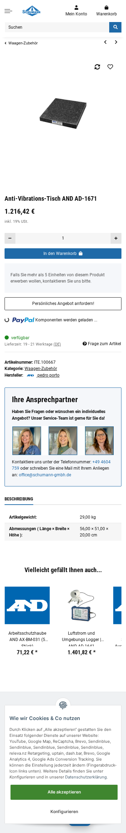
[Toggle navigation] (8, 10)
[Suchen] (115, 27)
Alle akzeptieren (64, 792)
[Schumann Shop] (31, 11)
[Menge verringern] (10, 238)
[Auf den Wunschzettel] (110, 67)
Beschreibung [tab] (19, 498)
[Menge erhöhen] (115, 238)
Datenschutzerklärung (86, 777)
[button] (76, 11)
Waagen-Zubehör (40, 368)
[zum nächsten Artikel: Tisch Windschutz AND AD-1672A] (116, 42)
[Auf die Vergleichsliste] (97, 67)
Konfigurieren (64, 811)
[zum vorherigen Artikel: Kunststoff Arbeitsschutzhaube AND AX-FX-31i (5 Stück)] (105, 42)
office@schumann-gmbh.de (45, 474)
